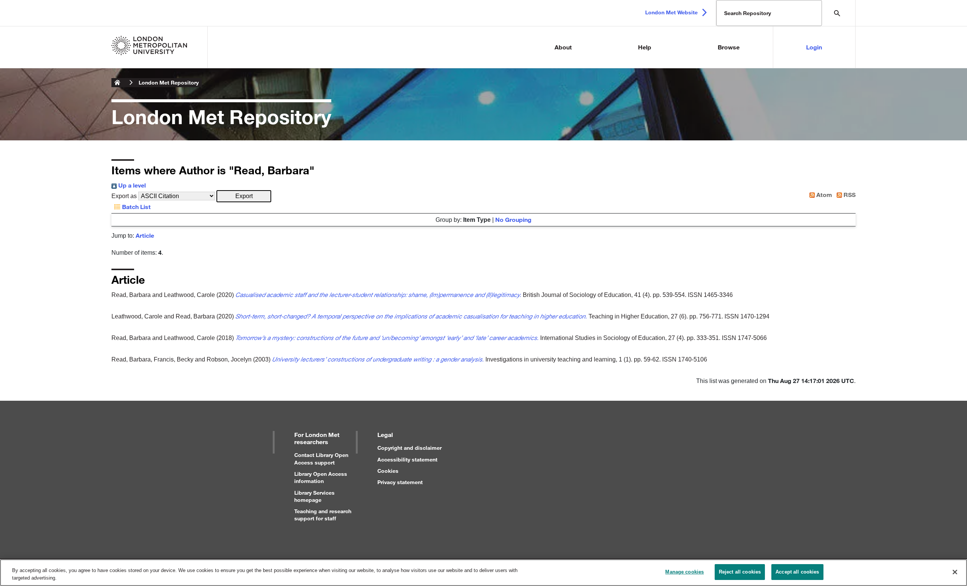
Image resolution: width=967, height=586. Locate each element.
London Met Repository (169, 82)
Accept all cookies (797, 572)
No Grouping (513, 219)
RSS (849, 194)
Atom (823, 194)
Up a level (131, 185)
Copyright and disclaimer (409, 447)
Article (145, 235)
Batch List (135, 206)
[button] (243, 196)
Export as (124, 196)
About (563, 47)
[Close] (955, 572)
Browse (729, 47)
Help (644, 47)
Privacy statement (400, 482)
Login (814, 47)
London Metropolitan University (117, 82)
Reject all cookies (740, 572)
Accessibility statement (407, 459)
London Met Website (671, 12)
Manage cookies (684, 572)
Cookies (388, 471)
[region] (483, 572)
